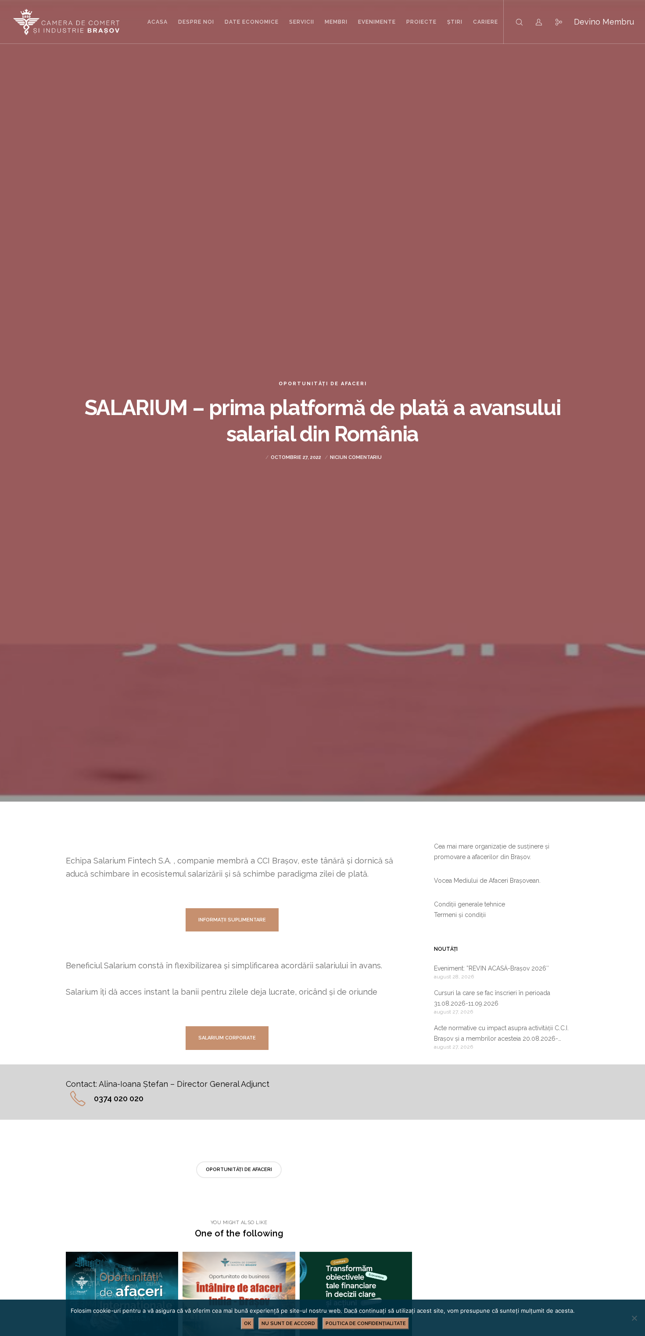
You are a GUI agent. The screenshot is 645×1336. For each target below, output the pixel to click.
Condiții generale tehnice (469, 904)
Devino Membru (604, 21)
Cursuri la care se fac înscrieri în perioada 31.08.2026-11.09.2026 (492, 998)
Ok (247, 1323)
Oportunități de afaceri (323, 384)
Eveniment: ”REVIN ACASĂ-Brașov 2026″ (491, 968)
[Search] (513, 22)
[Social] (553, 22)
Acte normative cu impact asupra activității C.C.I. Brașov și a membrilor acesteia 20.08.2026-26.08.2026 (501, 1034)
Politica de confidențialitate (366, 1323)
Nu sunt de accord (288, 1323)
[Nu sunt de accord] (634, 1318)
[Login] (533, 22)
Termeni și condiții (460, 914)
